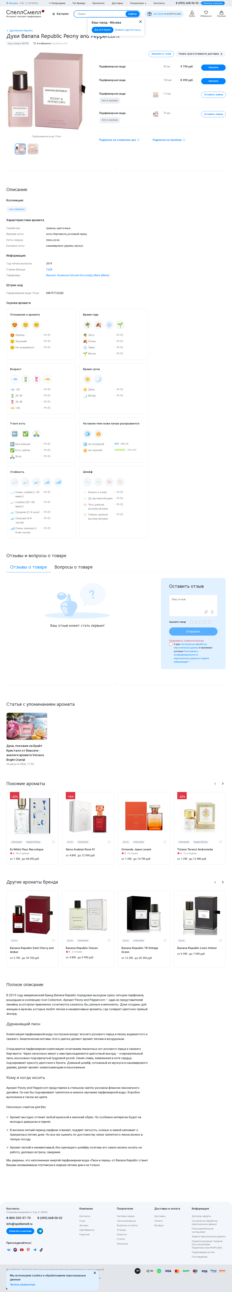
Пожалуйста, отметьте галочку (186, 640)
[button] (10, 149)
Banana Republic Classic (82, 948)
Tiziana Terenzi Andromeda (195, 849)
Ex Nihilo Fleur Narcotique (27, 849)
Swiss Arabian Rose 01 (80, 849)
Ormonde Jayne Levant (136, 849)
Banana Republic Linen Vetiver (197, 948)
